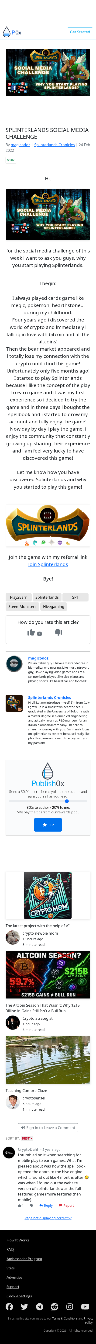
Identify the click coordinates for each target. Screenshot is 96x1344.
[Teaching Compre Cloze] (48, 1060)
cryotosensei (34, 1098)
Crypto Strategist (38, 1018)
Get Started (80, 32)
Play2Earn (18, 597)
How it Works (18, 1240)
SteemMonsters (22, 606)
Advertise (14, 1277)
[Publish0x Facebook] (10, 1307)
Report (68, 1205)
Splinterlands (47, 597)
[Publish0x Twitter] (25, 1307)
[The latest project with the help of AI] (48, 895)
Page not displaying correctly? (48, 1218)
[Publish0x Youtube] (86, 1307)
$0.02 (10, 160)
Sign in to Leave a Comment (50, 1127)
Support (13, 1286)
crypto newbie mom (40, 933)
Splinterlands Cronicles (54, 144)
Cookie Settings (19, 1296)
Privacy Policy (88, 1320)
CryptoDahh (28, 1149)
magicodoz (20, 144)
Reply (48, 1205)
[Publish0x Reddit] (55, 1307)
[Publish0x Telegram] (40, 1307)
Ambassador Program (24, 1258)
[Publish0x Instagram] (70, 1307)
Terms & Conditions (65, 1318)
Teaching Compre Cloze (26, 1090)
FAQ (10, 1249)
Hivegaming (53, 606)
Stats (11, 1268)
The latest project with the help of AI (37, 925)
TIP (50, 824)
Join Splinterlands (48, 564)
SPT (75, 597)
